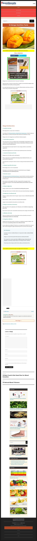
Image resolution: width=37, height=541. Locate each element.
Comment (7, 336)
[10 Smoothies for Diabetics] (18, 510)
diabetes (12, 323)
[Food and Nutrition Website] (8, 3)
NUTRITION (18, 10)
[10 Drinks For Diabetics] (18, 501)
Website (6, 358)
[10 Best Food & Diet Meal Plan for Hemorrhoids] (18, 482)
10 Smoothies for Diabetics (15, 514)
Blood (32, 311)
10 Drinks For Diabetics (14, 505)
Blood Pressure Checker (18, 455)
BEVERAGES (18, 533)
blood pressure (7, 323)
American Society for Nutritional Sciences (11, 176)
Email (6, 354)
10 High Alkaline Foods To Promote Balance (18, 496)
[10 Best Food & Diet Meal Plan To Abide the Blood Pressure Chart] (18, 472)
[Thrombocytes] (18, 519)
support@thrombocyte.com (20, 524)
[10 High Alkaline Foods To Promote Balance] (18, 492)
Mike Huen (7, 311)
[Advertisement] (9, 107)
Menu (34, 3)
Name (6, 349)
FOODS (18, 15)
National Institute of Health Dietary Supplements (18, 133)
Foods (15, 323)
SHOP (18, 7)
